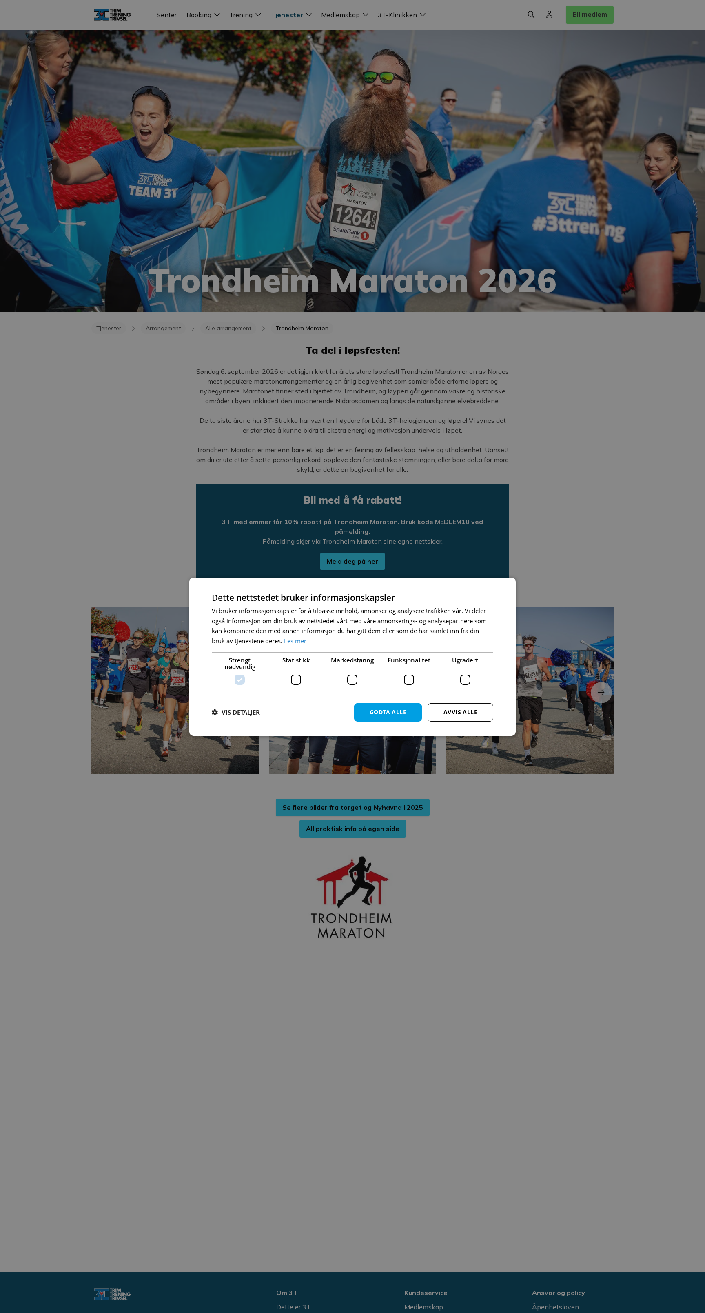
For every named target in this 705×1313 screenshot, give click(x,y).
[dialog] (352, 656)
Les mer (295, 641)
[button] (236, 712)
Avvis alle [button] (460, 712)
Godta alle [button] (388, 712)
